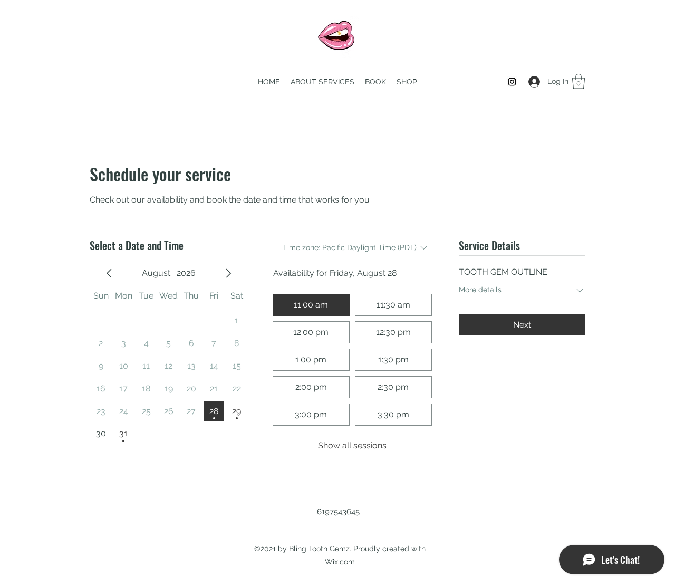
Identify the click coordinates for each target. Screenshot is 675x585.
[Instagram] (512, 81)
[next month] (228, 273)
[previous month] (109, 273)
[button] (578, 81)
